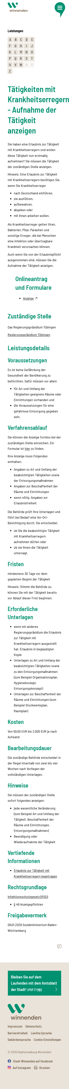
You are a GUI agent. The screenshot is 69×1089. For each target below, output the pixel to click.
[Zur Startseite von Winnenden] (18, 7)
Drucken (44, 1068)
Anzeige (28, 298)
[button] (59, 10)
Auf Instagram (22, 1068)
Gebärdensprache (19, 1039)
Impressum (15, 1026)
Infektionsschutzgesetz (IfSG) (28, 896)
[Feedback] (59, 947)
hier (27, 448)
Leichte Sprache (41, 1033)
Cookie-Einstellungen (47, 1039)
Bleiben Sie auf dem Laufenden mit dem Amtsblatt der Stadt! (34, 983)
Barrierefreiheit (18, 1033)
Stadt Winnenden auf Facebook (33, 1061)
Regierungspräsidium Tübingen (29, 334)
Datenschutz (33, 1026)
